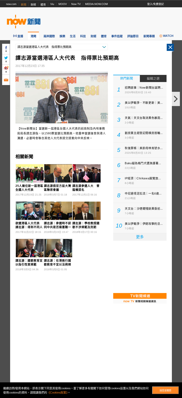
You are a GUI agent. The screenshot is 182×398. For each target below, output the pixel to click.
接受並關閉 (165, 390)
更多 (140, 237)
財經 (33, 4)
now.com (11, 4)
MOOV (62, 4)
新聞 (23, 4)
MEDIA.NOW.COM (96, 4)
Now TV (76, 4)
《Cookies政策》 (57, 392)
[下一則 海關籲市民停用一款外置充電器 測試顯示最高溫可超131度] (176, 99)
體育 (43, 4)
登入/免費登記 (155, 4)
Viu (52, 4)
